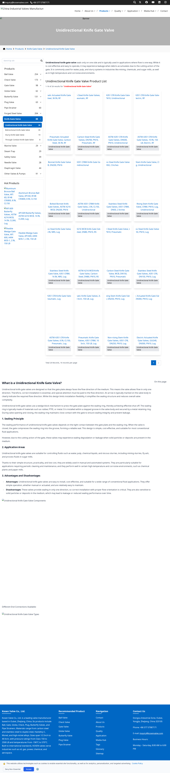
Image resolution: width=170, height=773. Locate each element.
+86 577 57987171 (41, 2)
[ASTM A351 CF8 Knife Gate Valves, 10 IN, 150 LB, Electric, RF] (147, 113)
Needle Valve (10, 162)
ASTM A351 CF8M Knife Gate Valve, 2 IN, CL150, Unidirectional (88, 206)
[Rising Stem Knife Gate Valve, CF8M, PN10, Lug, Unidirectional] (147, 180)
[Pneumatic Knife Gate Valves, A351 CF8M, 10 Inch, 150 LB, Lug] (89, 314)
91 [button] (37, 173)
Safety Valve (10, 157)
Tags (98, 744)
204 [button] (36, 113)
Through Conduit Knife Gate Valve (19, 139)
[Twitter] (140, 2)
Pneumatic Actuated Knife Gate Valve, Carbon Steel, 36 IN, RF (59, 140)
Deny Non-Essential (12, 769)
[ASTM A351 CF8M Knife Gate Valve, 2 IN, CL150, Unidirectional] (89, 180)
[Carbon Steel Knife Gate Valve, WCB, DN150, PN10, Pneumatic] (118, 247)
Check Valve (10, 79)
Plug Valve (9, 102)
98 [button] (37, 85)
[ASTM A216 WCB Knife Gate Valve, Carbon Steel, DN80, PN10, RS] (89, 247)
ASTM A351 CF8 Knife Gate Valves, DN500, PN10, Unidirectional (118, 140)
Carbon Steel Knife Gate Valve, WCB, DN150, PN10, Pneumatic (118, 273)
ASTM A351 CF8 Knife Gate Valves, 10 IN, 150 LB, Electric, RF (147, 140)
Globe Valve (9, 91)
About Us (89, 11)
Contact (164, 11)
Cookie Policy (137, 763)
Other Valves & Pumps (15, 173)
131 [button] (36, 96)
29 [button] (37, 145)
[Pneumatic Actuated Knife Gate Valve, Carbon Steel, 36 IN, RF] (59, 113)
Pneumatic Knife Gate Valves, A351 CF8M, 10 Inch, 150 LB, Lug (88, 340)
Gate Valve (9, 85)
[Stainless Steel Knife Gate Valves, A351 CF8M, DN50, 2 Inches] (118, 180)
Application (132, 11)
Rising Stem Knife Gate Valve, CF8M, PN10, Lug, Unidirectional (147, 206)
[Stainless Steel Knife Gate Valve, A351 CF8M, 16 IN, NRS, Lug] (59, 247)
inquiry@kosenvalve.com (16, 2)
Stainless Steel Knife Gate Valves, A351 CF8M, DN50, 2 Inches (118, 206)
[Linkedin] (159, 2)
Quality (117, 11)
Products (103, 11)
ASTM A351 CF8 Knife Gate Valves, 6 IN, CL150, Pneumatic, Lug (59, 340)
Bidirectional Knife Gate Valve (17, 130)
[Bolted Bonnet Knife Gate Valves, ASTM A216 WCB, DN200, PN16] (59, 180)
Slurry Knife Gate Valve (14, 135)
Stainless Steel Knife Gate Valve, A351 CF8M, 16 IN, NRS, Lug (59, 273)
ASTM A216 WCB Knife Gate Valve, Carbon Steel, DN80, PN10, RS (88, 273)
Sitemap (100, 753)
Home (77, 11)
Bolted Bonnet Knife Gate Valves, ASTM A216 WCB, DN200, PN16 (59, 206)
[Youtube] (153, 2)
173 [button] (36, 79)
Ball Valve (8, 74)
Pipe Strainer (10, 107)
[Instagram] (165, 2)
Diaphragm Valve (12, 168)
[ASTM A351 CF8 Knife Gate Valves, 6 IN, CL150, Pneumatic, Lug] (59, 314)
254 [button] (36, 74)
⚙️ (37, 769)
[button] (95, 11)
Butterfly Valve (11, 96)
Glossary (100, 749)
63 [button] (37, 102)
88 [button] (37, 119)
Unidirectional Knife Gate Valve (60, 48)
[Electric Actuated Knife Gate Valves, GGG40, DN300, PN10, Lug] (147, 314)
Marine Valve (10, 145)
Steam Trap (9, 151)
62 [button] (37, 91)
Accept (28, 769)
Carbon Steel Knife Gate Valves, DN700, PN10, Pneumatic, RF (88, 140)
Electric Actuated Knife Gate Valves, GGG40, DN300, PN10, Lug (147, 340)
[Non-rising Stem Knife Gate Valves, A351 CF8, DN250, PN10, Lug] (118, 314)
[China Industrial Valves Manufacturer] (22, 11)
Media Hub (149, 11)
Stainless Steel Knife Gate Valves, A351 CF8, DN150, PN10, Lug (147, 273)
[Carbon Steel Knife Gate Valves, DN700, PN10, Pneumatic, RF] (89, 113)
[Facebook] (146, 2)
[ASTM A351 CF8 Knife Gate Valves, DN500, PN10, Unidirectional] (118, 113)
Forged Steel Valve (13, 113)
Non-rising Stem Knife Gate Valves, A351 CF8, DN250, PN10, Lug (118, 340)
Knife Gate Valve (34, 48)
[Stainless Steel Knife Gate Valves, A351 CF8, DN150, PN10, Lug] (147, 247)
